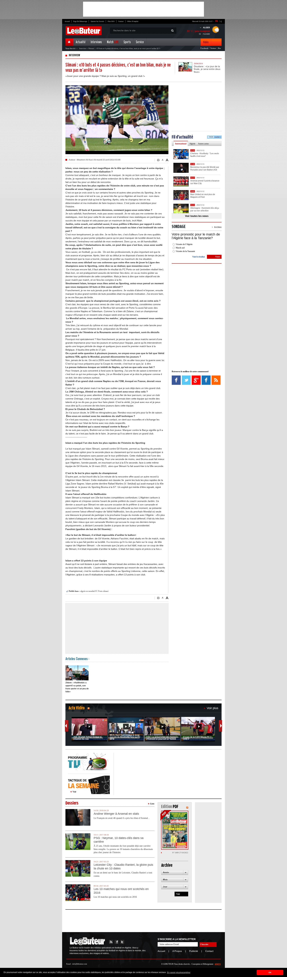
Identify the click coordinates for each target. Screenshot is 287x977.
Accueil (67, 21)
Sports (127, 42)
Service (140, 42)
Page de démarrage (80, 21)
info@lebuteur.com (79, 964)
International (180, 144)
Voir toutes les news (196, 216)
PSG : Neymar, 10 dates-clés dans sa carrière (119, 839)
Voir (74, 792)
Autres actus (203, 144)
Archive (218, 227)
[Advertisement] (143, 9)
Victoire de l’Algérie (184, 244)
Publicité (193, 951)
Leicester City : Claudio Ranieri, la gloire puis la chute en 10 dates (123, 866)
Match (112, 42)
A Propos (177, 951)
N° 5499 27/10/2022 (180, 853)
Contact (121, 21)
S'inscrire (204, 944)
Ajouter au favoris (97, 21)
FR (216, 21)
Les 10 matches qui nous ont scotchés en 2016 (121, 890)
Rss (219, 48)
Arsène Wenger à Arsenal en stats (116, 813)
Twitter (213, 48)
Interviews (96, 42)
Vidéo (205, 42)
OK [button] (270, 973)
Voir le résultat (198, 257)
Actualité (81, 42)
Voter (217, 257)
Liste (152, 804)
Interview (82, 48)
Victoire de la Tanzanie (185, 251)
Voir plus (212, 708)
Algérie (192, 144)
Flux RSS (111, 21)
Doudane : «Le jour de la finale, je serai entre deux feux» (207, 69)
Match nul (180, 248)
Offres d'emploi (132, 21)
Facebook (204, 48)
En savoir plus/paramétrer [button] (178, 972)
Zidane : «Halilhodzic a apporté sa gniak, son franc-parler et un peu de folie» (77, 687)
